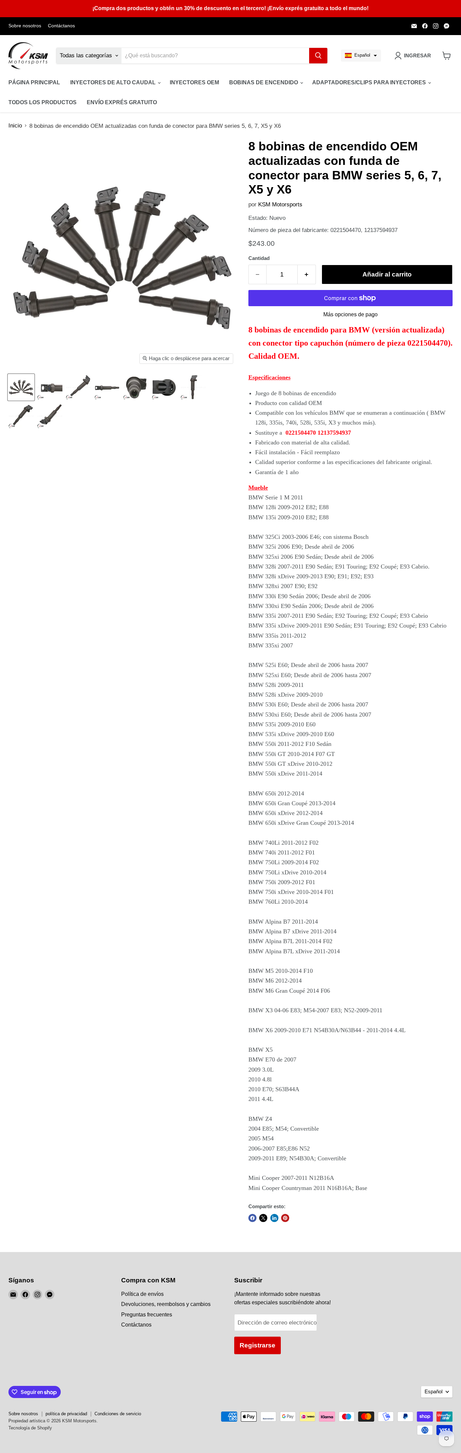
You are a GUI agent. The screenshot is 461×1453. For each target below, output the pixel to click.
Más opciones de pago (350, 314)
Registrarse (257, 1345)
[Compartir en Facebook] (252, 1218)
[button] (361, 56)
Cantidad (259, 258)
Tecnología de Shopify (30, 1427)
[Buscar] (318, 55)
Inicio (15, 125)
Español (433, 1391)
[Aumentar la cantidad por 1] (307, 274)
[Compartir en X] (263, 1218)
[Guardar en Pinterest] (285, 1218)
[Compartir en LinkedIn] (274, 1218)
